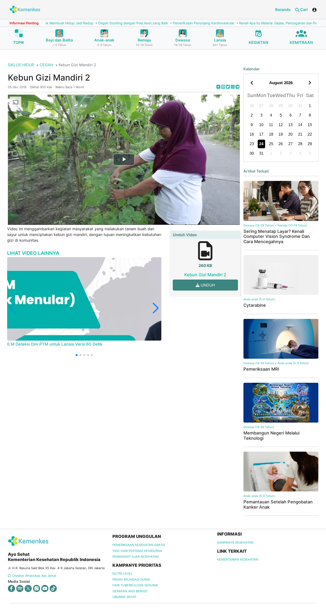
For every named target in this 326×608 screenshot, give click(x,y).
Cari (303, 9)
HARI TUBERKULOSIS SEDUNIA (135, 585)
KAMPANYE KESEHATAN (235, 542)
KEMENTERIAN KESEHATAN (237, 559)
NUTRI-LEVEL (122, 573)
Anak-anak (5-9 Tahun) (259, 299)
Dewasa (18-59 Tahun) (258, 225)
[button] (77, 355)
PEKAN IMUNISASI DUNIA (131, 579)
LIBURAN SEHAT (124, 597)
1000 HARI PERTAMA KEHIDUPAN (137, 551)
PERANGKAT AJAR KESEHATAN (135, 556)
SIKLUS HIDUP (21, 64)
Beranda (282, 9)
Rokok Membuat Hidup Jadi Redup (46, 23)
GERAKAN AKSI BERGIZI (129, 591)
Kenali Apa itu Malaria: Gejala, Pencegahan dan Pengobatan (266, 23)
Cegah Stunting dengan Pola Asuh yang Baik (113, 23)
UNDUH (207, 285)
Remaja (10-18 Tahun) (292, 225)
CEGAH (46, 64)
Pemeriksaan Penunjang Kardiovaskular (184, 23)
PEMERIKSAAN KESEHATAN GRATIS (138, 545)
